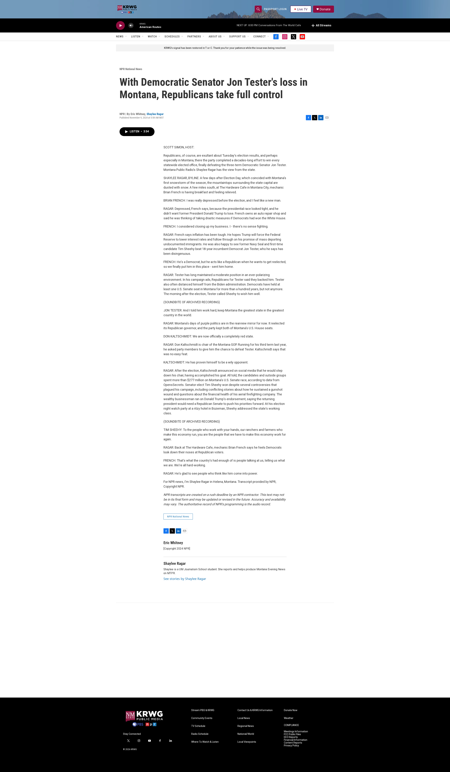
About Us (215, 36)
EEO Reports (291, 737)
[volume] (131, 25)
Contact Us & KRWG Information (255, 710)
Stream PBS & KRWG (202, 710)
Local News (243, 718)
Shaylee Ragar (155, 114)
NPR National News (131, 69)
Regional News (245, 726)
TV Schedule (198, 726)
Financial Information (295, 740)
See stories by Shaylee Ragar (184, 579)
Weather (288, 718)
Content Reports (293, 742)
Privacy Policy (291, 745)
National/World (245, 734)
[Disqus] (225, 650)
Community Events (201, 718)
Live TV (302, 9)
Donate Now (290, 710)
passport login (275, 9)
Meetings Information (296, 731)
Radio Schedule (199, 734)
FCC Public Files (292, 734)
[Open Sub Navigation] (126, 36)
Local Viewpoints (246, 742)
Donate (325, 9)
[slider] (136, 25)
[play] (120, 26)
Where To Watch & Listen (205, 742)
